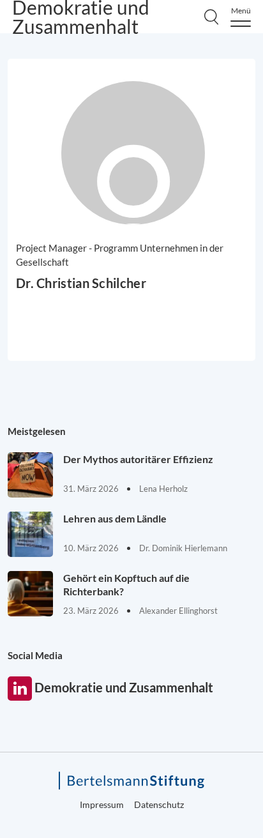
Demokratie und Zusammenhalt (20, 688)
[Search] (211, 16)
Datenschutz (159, 804)
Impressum (102, 804)
